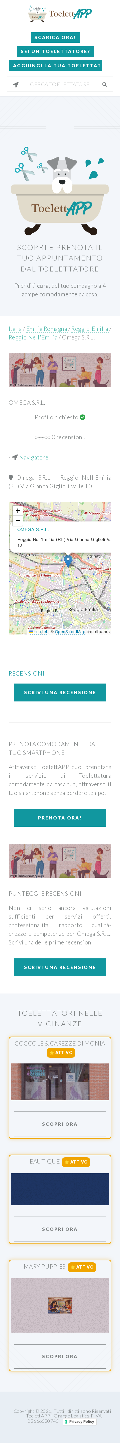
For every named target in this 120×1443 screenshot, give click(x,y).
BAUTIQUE (45, 1161)
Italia (15, 328)
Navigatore (33, 457)
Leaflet (40, 631)
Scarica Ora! (55, 37)
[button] (68, 561)
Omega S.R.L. (78, 337)
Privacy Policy (81, 1421)
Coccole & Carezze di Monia (60, 1043)
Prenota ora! (60, 817)
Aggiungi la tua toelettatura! (57, 65)
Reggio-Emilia (90, 328)
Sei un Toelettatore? (55, 51)
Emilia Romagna (47, 328)
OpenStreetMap (70, 631)
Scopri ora (60, 1124)
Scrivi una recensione (60, 692)
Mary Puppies (45, 1266)
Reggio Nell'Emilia (34, 337)
